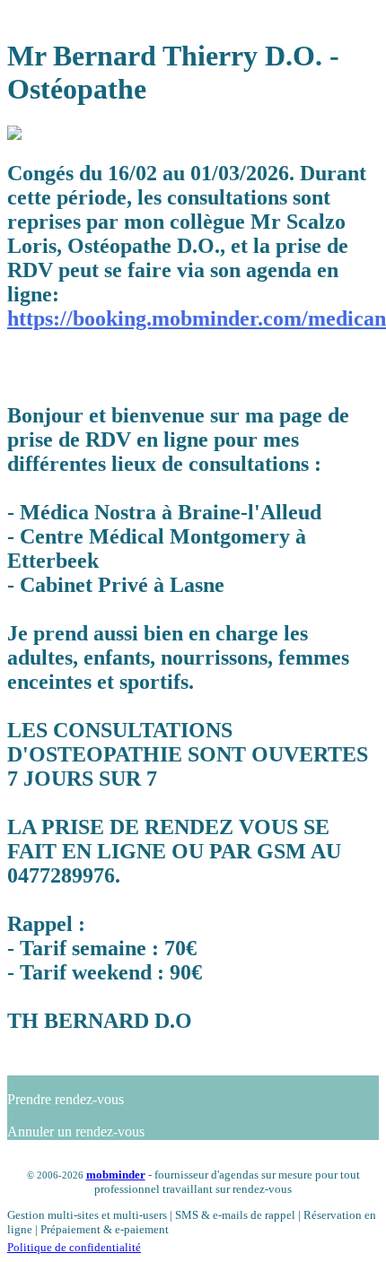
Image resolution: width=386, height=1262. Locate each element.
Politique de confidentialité (74, 1247)
